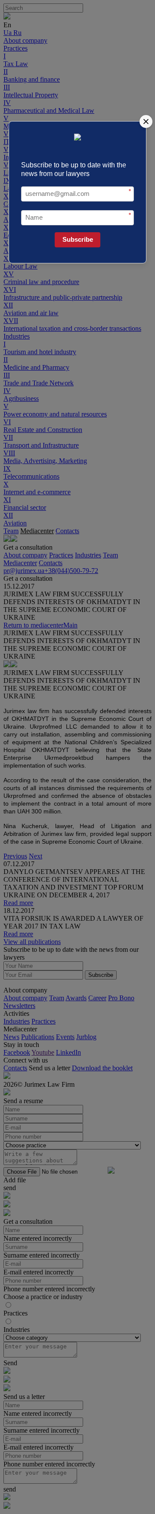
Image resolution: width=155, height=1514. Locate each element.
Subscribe (77, 239)
